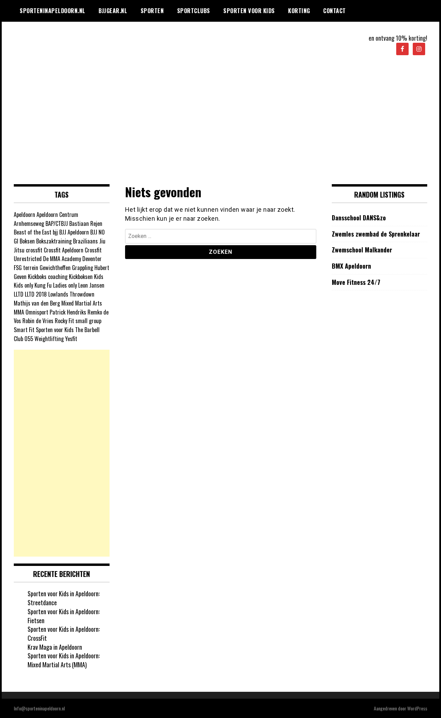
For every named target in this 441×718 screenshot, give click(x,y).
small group (88, 321)
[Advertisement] (220, 120)
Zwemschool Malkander (362, 250)
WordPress (417, 708)
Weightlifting (49, 339)
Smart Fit (24, 330)
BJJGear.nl (113, 11)
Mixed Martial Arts (81, 303)
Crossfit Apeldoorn (63, 250)
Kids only (23, 285)
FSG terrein (26, 267)
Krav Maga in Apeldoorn (55, 646)
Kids (98, 276)
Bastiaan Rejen (85, 223)
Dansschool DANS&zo (359, 217)
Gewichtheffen (55, 267)
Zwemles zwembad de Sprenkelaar (376, 234)
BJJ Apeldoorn (74, 232)
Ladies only (65, 285)
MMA (19, 312)
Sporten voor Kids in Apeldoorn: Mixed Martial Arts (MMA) (64, 660)
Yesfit (71, 339)
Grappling (82, 267)
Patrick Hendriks (68, 312)
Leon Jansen (91, 285)
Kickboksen (81, 276)
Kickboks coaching (48, 276)
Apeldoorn (24, 214)
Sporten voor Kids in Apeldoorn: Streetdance (64, 598)
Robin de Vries (37, 321)
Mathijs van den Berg (37, 303)
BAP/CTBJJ (56, 223)
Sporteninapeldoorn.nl (52, 11)
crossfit (34, 250)
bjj (55, 232)
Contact (334, 11)
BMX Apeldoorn (351, 266)
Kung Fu (43, 285)
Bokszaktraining (54, 241)
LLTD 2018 (36, 294)
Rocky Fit (64, 321)
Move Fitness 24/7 (356, 282)
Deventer (92, 259)
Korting (299, 11)
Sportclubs (193, 11)
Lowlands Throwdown (71, 294)
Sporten (152, 11)
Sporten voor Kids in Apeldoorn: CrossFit (64, 633)
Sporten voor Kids (249, 11)
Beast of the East (32, 232)
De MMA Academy (62, 259)
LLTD (18, 294)
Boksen (27, 241)
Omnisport (36, 312)
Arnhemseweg (29, 223)
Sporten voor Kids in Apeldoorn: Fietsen (64, 616)
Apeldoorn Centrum (57, 214)
